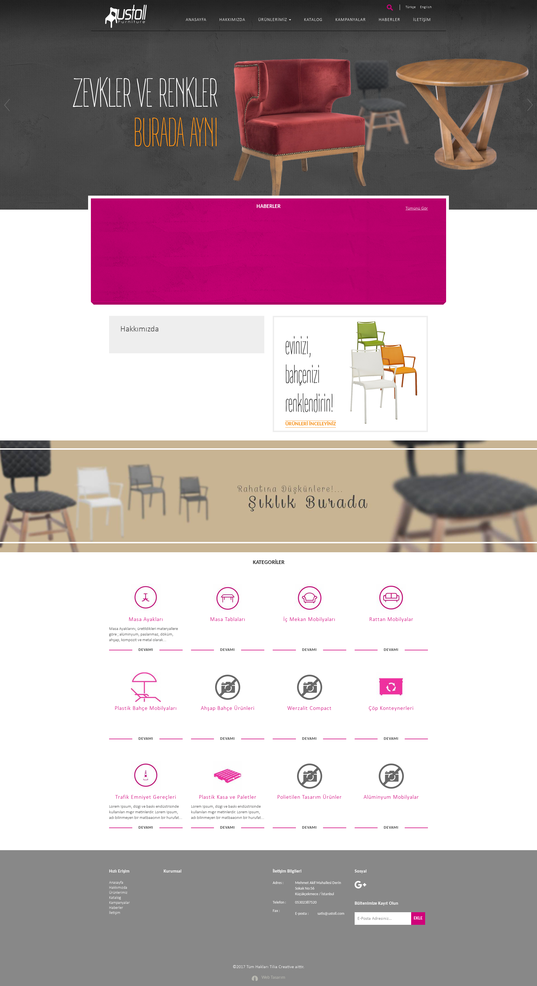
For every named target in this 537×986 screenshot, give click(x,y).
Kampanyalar (350, 20)
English (426, 7)
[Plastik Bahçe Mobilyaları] (146, 701)
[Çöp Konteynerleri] (391, 701)
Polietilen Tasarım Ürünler (309, 797)
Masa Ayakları (146, 619)
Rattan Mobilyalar (391, 619)
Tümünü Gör (417, 208)
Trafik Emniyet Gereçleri (145, 797)
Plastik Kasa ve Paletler (227, 797)
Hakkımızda (232, 20)
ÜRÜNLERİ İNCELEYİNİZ (310, 424)
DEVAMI (145, 650)
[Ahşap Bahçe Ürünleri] (227, 701)
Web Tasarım (273, 977)
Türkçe (411, 7)
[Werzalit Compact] (309, 701)
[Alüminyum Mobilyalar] (391, 790)
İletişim (422, 20)
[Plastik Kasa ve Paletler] (227, 790)
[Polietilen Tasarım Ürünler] (309, 790)
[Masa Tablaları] (227, 612)
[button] (36, 105)
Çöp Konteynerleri (391, 708)
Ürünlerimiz (273, 20)
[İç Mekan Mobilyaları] (309, 612)
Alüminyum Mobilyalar (391, 797)
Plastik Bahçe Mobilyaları (146, 708)
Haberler (389, 20)
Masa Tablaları (227, 619)
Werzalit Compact (309, 708)
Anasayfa (196, 20)
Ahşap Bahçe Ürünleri (228, 708)
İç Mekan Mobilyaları (309, 619)
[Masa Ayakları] (146, 612)
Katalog (313, 20)
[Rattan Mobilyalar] (391, 612)
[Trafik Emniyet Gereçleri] (146, 790)
